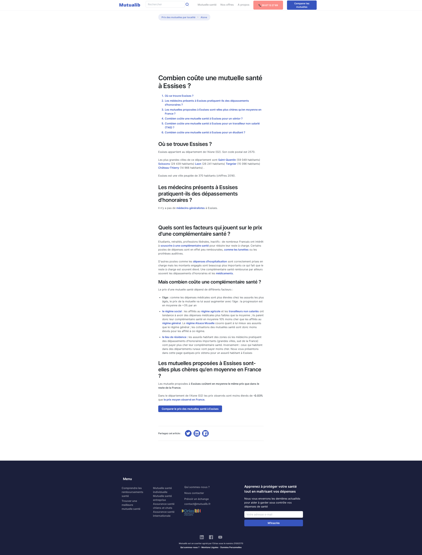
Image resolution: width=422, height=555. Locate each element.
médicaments (224, 273)
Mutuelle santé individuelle (162, 490)
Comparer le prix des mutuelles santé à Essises (190, 408)
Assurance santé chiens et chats (163, 505)
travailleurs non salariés (244, 311)
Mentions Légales (209, 547)
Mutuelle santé (207, 4)
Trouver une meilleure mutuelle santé (131, 504)
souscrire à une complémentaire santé (185, 245)
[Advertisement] (211, 49)
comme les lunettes (236, 249)
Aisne (204, 17)
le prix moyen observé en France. (184, 399)
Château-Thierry (168, 167)
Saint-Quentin (227, 159)
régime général (171, 323)
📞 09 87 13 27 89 (268, 5)
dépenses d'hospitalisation (210, 261)
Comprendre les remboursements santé (132, 492)
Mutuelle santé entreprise (162, 498)
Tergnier (231, 163)
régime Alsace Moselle (200, 323)
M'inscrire (274, 523)
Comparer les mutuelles (301, 5)
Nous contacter (194, 493)
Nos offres (227, 4)
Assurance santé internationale (163, 513)
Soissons (164, 163)
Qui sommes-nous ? (197, 487)
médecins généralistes (190, 208)
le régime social (172, 311)
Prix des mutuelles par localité (178, 17)
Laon (198, 163)
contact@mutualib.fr (197, 503)
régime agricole (210, 311)
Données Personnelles (231, 547)
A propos (243, 4)
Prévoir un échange (196, 499)
